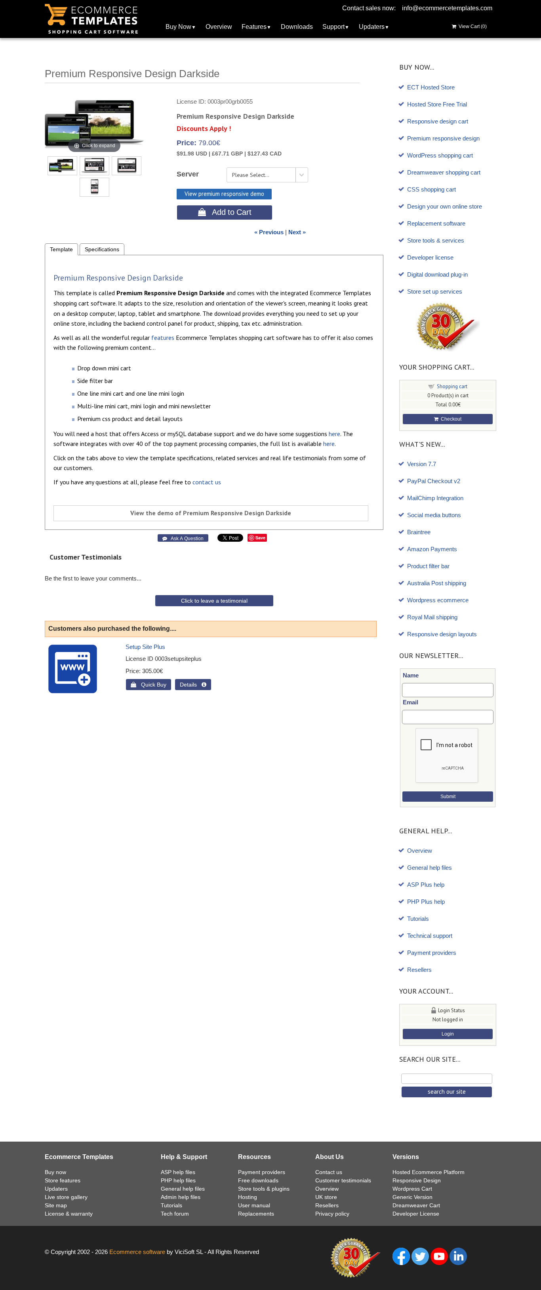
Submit (447, 796)
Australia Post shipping (436, 583)
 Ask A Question (183, 538)
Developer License (415, 1213)
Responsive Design (416, 1180)
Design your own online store (444, 206)
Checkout (449, 419)
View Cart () (471, 26)
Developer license (430, 257)
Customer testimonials (343, 1180)
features (162, 337)
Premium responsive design (443, 138)
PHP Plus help (426, 901)
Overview (219, 26)
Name (411, 675)
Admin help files (180, 1197)
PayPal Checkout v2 (433, 481)
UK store (326, 1197)
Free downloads (258, 1180)
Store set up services (434, 291)
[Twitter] (420, 1255)
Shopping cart (452, 386)
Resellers (419, 969)
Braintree (419, 532)
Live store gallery (66, 1197)
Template (61, 249)
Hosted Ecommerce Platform (428, 1172)
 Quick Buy (148, 684)
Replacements (256, 1213)
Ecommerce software (137, 1251)
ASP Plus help (425, 884)
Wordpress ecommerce (438, 600)
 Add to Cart (224, 212)
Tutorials (418, 918)
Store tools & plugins (264, 1189)
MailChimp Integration (435, 498)
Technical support (429, 935)
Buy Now (178, 26)
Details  (193, 684)
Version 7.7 (421, 464)
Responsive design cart (437, 121)
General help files (429, 867)
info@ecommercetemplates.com (447, 8)
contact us (206, 482)
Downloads (297, 26)
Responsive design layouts (442, 634)
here (334, 434)
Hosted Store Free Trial (437, 104)
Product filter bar (428, 566)
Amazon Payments (432, 549)
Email (410, 702)
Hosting (247, 1197)
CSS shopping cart (431, 189)
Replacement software (436, 223)
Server (188, 174)
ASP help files (178, 1172)
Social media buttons (434, 515)
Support (333, 26)
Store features (62, 1180)
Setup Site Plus (145, 646)
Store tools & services (435, 240)
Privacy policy (332, 1213)
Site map (56, 1205)
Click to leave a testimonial (214, 600)
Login (448, 1034)
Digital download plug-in (437, 274)
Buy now (55, 1172)
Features (254, 26)
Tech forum (175, 1213)
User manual (254, 1205)
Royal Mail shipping (432, 617)
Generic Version (412, 1197)
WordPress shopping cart (440, 155)
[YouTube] (439, 1255)
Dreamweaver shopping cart (443, 172)
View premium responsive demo (224, 193)
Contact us (328, 1172)
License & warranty (69, 1213)
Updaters (372, 26)
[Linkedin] (458, 1255)
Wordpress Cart (412, 1189)
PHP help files (178, 1180)
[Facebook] (401, 1255)
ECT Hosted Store (431, 87)
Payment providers (431, 952)
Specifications (102, 249)
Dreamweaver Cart (416, 1205)
